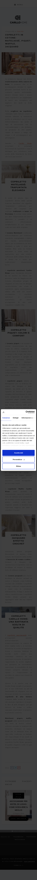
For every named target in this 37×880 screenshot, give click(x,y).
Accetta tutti (18, 453)
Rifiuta (18, 466)
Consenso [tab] (6, 418)
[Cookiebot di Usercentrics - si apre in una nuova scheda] (26, 412)
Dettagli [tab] (15, 418)
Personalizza (17, 459)
